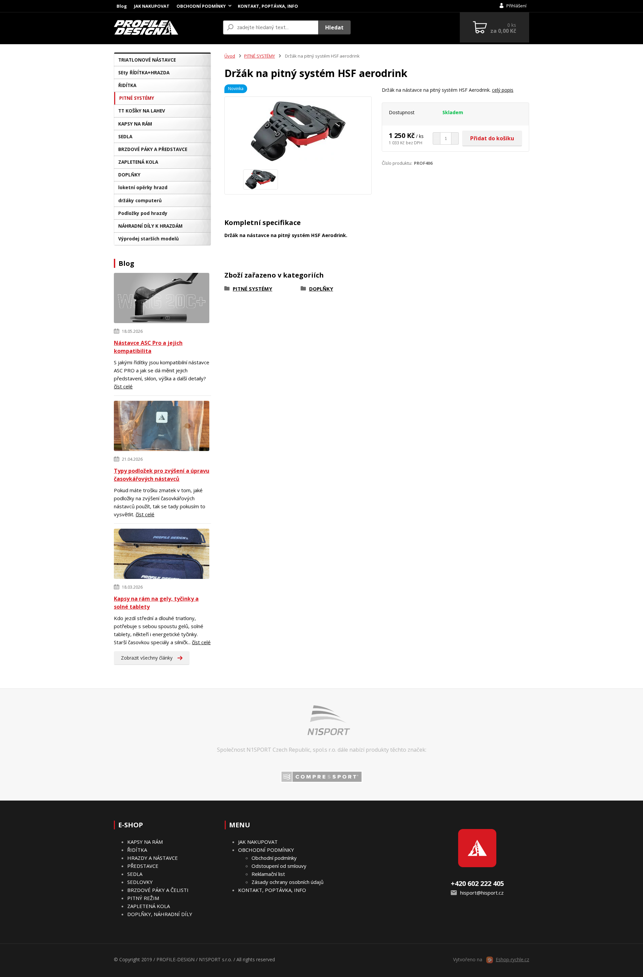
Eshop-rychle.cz (512, 959)
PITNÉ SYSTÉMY (136, 98)
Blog (122, 6)
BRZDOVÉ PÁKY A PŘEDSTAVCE (152, 149)
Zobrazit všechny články (146, 658)
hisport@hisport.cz (482, 892)
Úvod (229, 56)
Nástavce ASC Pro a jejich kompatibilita (148, 347)
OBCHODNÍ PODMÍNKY (201, 6)
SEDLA (125, 136)
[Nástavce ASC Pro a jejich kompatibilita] (161, 299)
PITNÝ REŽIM (143, 898)
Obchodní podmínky (274, 857)
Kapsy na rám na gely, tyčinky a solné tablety (156, 602)
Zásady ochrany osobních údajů (288, 882)
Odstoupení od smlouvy (279, 865)
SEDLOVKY (140, 882)
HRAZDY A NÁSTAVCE (152, 857)
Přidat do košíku (492, 138)
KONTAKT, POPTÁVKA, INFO (268, 6)
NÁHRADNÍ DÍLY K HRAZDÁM (150, 226)
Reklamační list (268, 874)
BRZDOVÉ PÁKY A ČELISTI (158, 890)
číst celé (123, 386)
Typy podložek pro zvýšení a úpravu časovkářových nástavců (161, 474)
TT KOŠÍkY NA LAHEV (141, 110)
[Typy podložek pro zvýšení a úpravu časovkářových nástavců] (161, 427)
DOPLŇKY (129, 174)
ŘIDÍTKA (127, 85)
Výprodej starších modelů (148, 238)
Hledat (334, 27)
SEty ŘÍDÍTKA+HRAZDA (143, 72)
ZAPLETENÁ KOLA (138, 162)
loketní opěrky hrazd (142, 187)
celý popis (502, 90)
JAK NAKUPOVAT (151, 6)
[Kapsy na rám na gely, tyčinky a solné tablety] (161, 554)
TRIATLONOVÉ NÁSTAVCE (147, 60)
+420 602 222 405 (477, 883)
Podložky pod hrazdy (142, 213)
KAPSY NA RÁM (135, 124)
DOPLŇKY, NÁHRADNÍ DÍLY (159, 914)
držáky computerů (140, 200)
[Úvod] (166, 27)
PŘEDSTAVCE (142, 865)
